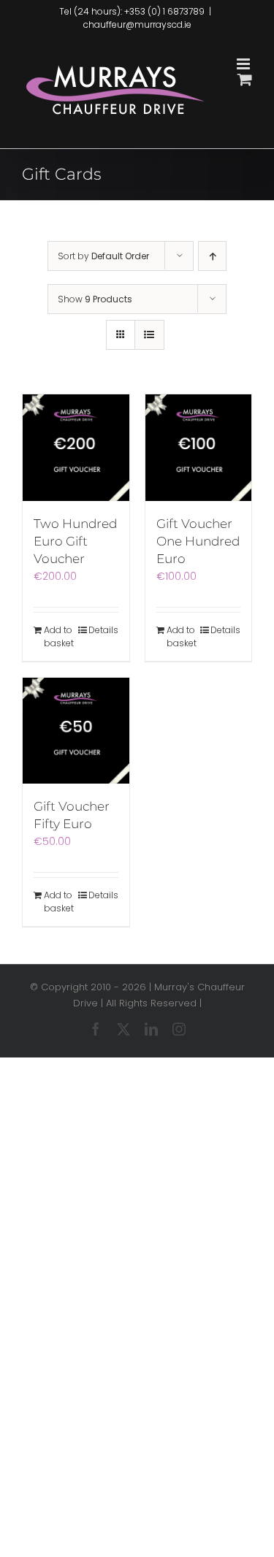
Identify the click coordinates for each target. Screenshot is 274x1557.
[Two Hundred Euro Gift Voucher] (76, 447)
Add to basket (59, 636)
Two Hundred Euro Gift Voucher (75, 541)
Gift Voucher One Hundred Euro (198, 541)
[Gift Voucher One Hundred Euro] (198, 447)
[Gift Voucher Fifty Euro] (76, 731)
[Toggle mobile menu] (244, 64)
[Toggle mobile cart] (244, 79)
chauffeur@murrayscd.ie (137, 24)
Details (103, 630)
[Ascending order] (212, 256)
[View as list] (149, 335)
